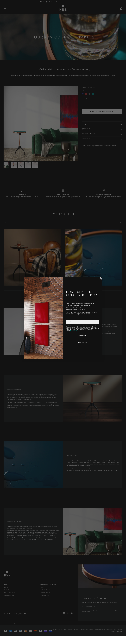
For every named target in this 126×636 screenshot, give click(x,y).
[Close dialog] (100, 279)
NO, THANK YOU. (83, 342)
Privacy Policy (73, 330)
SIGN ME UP (82, 335)
